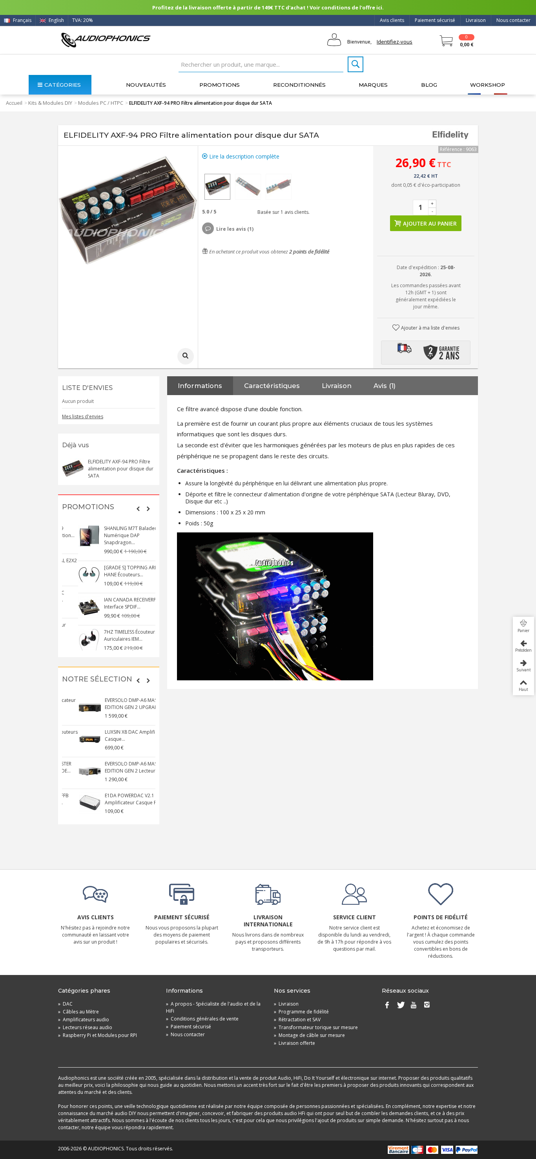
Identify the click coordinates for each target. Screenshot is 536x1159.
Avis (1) (385, 386)
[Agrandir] (185, 356)
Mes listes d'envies (82, 416)
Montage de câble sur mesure (309, 1035)
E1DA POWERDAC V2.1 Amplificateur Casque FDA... (118, 799)
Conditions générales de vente (202, 1018)
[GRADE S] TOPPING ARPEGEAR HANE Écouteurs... (121, 571)
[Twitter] (400, 1005)
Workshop (487, 85)
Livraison (476, 20)
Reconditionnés (299, 85)
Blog (429, 85)
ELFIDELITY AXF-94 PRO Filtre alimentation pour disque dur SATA (120, 468)
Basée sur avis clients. (282, 212)
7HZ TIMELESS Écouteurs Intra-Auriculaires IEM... (121, 635)
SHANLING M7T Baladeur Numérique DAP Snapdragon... (115, 535)
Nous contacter (513, 20)
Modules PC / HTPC (100, 102)
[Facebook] (387, 1005)
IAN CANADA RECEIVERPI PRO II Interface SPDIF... (121, 603)
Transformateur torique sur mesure (316, 1027)
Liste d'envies (87, 388)
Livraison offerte (294, 1043)
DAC (65, 1003)
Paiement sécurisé (435, 20)
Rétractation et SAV (297, 1019)
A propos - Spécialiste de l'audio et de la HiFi (213, 1007)
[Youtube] (413, 1005)
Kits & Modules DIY (50, 102)
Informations (200, 386)
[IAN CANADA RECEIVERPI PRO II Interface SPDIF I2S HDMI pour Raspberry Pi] (73, 607)
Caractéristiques (272, 386)
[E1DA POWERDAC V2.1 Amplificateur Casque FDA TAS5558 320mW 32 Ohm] (73, 803)
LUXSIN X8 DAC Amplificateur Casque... (120, 735)
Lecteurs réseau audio (85, 1027)
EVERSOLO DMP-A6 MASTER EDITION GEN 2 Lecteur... (118, 767)
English (55, 20)
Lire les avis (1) (234, 229)
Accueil (14, 102)
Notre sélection (97, 679)
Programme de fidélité (301, 1011)
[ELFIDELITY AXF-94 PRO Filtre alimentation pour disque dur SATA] (217, 187)
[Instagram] (427, 1005)
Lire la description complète (243, 156)
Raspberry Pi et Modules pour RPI (97, 1035)
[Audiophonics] (106, 40)
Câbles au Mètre (78, 1011)
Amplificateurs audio (83, 1019)
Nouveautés (146, 85)
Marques (373, 85)
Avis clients (392, 20)
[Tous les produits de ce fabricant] (450, 135)
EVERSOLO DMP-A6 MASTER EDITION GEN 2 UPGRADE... (118, 704)
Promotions (219, 85)
